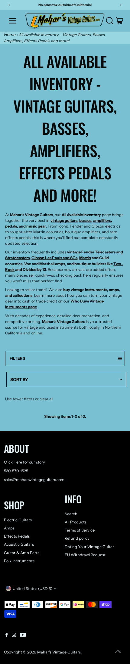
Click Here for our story (24, 462)
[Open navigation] (14, 20)
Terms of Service (80, 530)
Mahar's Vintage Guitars (59, 652)
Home (10, 34)
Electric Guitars (18, 520)
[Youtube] (23, 635)
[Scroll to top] (118, 652)
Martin (85, 258)
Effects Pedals (17, 536)
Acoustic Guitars (19, 544)
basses (85, 220)
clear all (46, 399)
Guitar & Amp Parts (21, 553)
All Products (75, 522)
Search (71, 514)
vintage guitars (63, 220)
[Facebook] (6, 635)
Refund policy (77, 538)
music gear (36, 226)
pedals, (11, 226)
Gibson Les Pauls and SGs (54, 258)
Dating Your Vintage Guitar (89, 547)
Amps (9, 528)
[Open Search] (109, 20)
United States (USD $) (32, 588)
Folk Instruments (19, 561)
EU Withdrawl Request (85, 555)
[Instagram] (14, 635)
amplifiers (102, 220)
